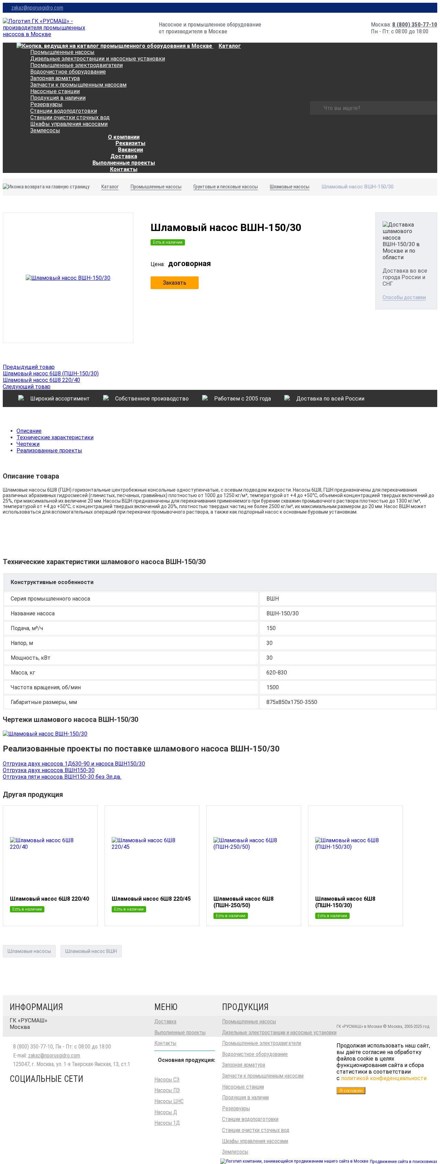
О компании (124, 137)
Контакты (124, 169)
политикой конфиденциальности (384, 1078)
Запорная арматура (55, 78)
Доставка (165, 1021)
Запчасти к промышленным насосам (78, 84)
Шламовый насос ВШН (91, 951)
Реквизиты (130, 143)
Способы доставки (404, 297)
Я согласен (351, 1090)
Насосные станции (55, 91)
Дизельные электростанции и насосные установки (97, 58)
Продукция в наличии (58, 98)
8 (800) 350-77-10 (414, 24)
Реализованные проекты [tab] (49, 450)
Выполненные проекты (180, 1032)
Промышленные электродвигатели (76, 65)
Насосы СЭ (166, 1079)
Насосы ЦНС (169, 1101)
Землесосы (45, 130)
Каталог (230, 46)
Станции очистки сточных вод (70, 117)
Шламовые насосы (29, 951)
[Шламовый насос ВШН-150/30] (68, 278)
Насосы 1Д (167, 1123)
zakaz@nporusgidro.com (37, 7)
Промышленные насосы (62, 52)
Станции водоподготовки (63, 111)
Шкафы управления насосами (69, 124)
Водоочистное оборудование (68, 71)
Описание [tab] (29, 431)
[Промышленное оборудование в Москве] (44, 27)
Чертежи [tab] (28, 444)
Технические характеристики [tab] (55, 437)
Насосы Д (165, 1112)
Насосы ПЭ (167, 1090)
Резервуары (46, 104)
